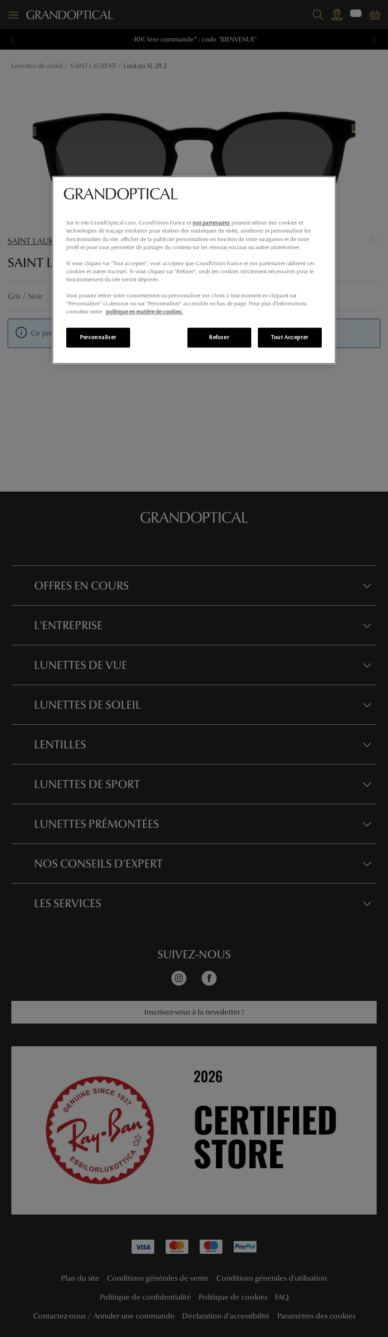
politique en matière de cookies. (144, 311)
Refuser (219, 337)
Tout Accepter (289, 337)
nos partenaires (211, 223)
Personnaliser (98, 337)
